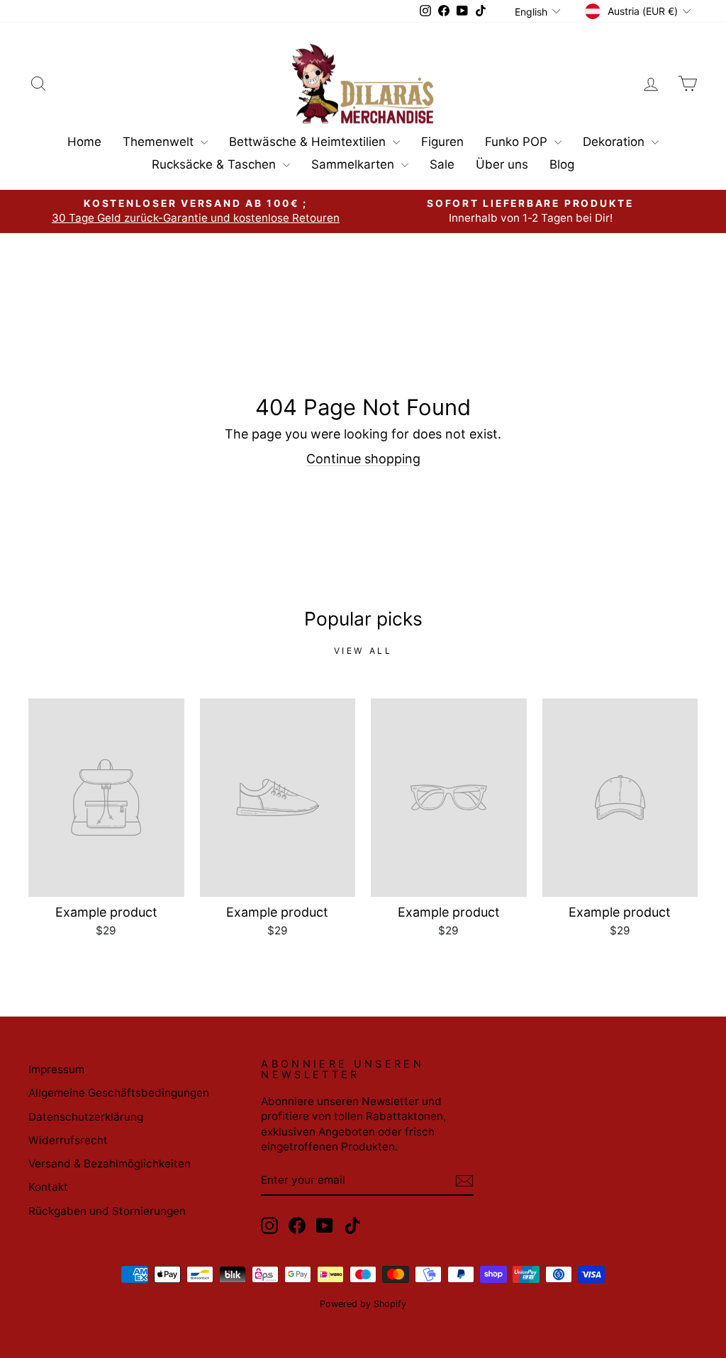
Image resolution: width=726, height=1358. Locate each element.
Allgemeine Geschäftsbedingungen (118, 1092)
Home (84, 142)
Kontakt (48, 1187)
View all (363, 650)
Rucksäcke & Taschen (215, 164)
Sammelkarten (354, 164)
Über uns (502, 164)
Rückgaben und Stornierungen (107, 1211)
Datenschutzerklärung (85, 1117)
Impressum (56, 1069)
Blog (561, 164)
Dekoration (615, 142)
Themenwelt (160, 142)
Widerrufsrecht (68, 1140)
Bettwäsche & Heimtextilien (309, 142)
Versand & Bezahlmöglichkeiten (109, 1163)
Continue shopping (363, 458)
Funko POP (518, 142)
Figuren (442, 142)
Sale (442, 164)
